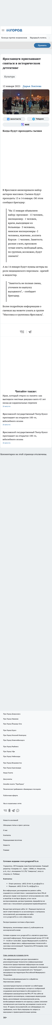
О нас (5, 830)
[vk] (22, 332)
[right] (49, 38)
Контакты (7, 835)
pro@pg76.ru (39, 884)
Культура (9, 76)
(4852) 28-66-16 (27, 884)
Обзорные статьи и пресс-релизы (16, 825)
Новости (6, 845)
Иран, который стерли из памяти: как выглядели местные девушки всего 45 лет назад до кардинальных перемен (24, 400)
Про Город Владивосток (12, 763)
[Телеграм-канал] (38, 119)
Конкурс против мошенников (14, 37)
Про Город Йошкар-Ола (12, 724)
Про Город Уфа (9, 751)
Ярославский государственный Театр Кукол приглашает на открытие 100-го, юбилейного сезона (25, 419)
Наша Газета (8, 773)
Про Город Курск (9, 730)
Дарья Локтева (32, 86)
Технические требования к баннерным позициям (22, 789)
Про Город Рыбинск (10, 746)
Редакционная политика (12, 840)
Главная (6, 850)
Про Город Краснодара (12, 768)
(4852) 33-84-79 (22, 886)
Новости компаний (10, 820)
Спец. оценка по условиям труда (15, 955)
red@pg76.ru (34, 886)
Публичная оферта (10, 795)
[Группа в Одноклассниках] (9, 810)
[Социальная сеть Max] (26, 125)
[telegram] (31, 332)
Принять (42, 45)
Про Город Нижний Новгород (14, 735)
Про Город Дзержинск (11, 714)
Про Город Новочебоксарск (14, 740)
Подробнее (8, 975)
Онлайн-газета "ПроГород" (13, 784)
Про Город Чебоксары (11, 756)
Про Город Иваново (10, 719)
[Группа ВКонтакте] (14, 119)
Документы (7, 779)
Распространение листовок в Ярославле (18, 922)
